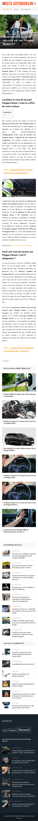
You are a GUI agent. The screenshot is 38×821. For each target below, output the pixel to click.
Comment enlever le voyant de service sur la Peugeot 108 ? (20, 476)
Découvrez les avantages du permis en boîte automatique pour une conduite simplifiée (24, 556)
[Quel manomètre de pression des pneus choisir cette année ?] (6, 705)
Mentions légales (21, 816)
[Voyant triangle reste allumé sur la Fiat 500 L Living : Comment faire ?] (6, 750)
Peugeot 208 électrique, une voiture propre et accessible (20, 395)
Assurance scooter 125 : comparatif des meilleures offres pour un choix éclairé (24, 611)
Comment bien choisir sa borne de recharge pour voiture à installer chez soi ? (23, 577)
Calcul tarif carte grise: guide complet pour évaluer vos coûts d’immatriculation (22, 634)
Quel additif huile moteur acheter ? (23, 664)
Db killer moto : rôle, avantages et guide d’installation (23, 588)
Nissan (5, 730)
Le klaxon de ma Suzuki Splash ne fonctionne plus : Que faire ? (23, 805)
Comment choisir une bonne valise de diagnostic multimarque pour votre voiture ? (23, 696)
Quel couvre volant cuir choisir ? (22, 245)
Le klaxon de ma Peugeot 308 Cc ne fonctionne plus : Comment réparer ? (24, 772)
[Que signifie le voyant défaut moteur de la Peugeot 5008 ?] (19, 437)
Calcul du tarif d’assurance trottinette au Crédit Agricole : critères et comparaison (22, 599)
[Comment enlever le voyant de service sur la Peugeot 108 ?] (19, 464)
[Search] (35, 3)
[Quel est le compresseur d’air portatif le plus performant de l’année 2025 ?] (6, 652)
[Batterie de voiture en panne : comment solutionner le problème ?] (6, 793)
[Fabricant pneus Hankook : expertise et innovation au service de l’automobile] (6, 782)
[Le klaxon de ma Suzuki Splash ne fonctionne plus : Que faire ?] (6, 803)
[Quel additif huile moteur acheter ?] (6, 663)
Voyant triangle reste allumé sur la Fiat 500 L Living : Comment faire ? (23, 752)
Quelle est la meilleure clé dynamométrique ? (20, 675)
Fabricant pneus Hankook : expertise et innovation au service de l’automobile (23, 784)
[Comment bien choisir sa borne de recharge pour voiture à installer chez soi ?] (6, 575)
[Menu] (3, 3)
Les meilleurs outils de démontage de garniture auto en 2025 (23, 762)
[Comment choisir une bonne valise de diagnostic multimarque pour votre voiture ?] (6, 693)
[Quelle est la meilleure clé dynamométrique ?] (6, 673)
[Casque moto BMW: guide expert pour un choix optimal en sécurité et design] (6, 620)
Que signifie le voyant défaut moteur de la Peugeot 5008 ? (19, 449)
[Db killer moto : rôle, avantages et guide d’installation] (6, 586)
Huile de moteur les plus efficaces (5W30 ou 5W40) (23, 685)
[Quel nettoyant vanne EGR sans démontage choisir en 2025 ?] (6, 565)
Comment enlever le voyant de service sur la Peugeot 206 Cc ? (20, 504)
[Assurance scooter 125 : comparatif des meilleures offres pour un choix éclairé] (6, 608)
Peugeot (6, 361)
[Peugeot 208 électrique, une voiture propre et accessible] (19, 382)
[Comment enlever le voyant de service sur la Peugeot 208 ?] (19, 409)
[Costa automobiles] (18, 3)
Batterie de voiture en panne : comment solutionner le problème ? (24, 795)
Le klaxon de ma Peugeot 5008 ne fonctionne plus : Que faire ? (16, 531)
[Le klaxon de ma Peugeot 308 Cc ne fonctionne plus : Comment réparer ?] (6, 770)
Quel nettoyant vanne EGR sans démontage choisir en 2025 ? (22, 567)
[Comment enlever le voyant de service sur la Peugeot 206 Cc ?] (19, 491)
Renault (24, 729)
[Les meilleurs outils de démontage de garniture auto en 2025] (6, 760)
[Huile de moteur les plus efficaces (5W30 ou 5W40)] (6, 683)
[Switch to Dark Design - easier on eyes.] (31, 3)
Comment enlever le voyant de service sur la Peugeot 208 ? (20, 422)
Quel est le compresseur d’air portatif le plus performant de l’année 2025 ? (22, 654)
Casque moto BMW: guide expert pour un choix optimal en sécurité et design (24, 623)
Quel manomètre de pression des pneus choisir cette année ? (23, 707)
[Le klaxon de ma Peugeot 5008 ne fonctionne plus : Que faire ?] (19, 518)
